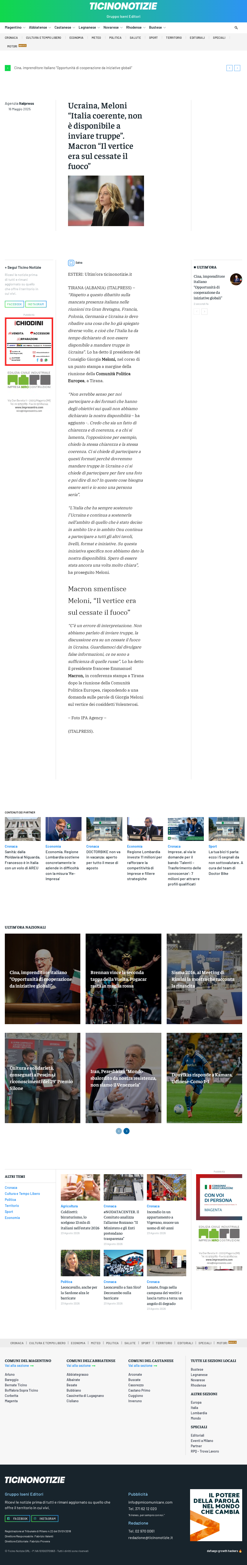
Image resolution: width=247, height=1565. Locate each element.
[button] (236, 28)
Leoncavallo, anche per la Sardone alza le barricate (79, 1292)
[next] (237, 68)
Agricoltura (69, 1206)
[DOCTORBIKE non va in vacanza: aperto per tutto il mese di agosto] (104, 829)
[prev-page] (197, 311)
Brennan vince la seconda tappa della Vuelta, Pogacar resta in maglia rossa (118, 979)
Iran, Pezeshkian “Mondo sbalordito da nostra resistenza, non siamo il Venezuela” (123, 1077)
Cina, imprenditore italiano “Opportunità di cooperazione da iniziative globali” (73, 67)
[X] (121, 752)
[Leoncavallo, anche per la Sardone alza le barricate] (80, 1263)
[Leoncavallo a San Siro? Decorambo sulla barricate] (123, 1263)
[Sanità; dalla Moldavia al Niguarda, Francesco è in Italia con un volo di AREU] (23, 829)
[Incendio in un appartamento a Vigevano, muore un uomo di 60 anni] (166, 1187)
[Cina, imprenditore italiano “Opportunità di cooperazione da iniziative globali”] (236, 279)
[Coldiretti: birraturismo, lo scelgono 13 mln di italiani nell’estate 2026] (80, 1187)
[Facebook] (110, 752)
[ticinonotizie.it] (123, 6)
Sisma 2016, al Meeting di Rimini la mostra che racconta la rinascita (203, 979)
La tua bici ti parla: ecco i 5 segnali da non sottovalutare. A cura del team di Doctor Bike (226, 862)
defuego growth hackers (222, 1550)
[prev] (229, 68)
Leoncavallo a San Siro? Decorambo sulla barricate (122, 1292)
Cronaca (11, 846)
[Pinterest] (132, 752)
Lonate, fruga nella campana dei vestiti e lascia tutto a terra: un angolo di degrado (165, 1294)
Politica (66, 1282)
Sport (213, 846)
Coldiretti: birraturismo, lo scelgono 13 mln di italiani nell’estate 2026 (80, 1219)
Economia (53, 846)
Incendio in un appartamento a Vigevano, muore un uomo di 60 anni (163, 1219)
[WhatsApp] (73, 763)
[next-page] (204, 311)
